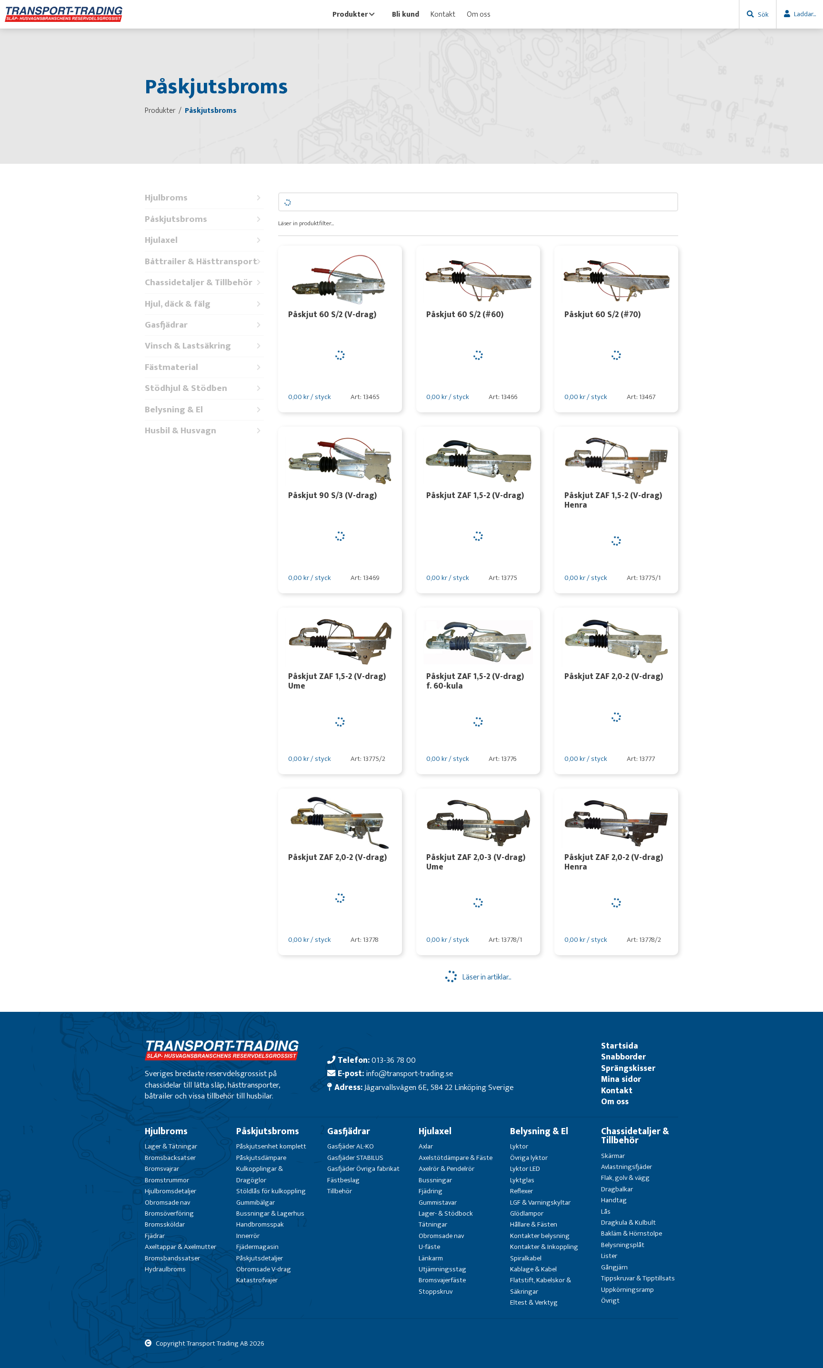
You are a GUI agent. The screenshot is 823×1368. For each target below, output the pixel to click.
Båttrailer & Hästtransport (201, 261)
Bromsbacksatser (170, 1158)
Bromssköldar (165, 1224)
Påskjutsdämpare (261, 1158)
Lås (606, 1212)
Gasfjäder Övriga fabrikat (363, 1169)
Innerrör (248, 1236)
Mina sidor (621, 1079)
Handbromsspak (260, 1224)
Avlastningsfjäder (626, 1167)
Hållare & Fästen (533, 1224)
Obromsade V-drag (263, 1269)
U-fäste (429, 1247)
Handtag (614, 1200)
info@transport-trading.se (409, 1073)
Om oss (479, 14)
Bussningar (435, 1180)
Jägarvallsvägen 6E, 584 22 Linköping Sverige (438, 1087)
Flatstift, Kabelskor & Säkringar (540, 1285)
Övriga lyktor (529, 1158)
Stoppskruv (435, 1292)
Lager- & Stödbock (446, 1213)
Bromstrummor (167, 1180)
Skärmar (613, 1156)
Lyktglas (522, 1180)
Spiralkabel (526, 1258)
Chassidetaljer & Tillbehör (198, 282)
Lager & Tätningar (171, 1146)
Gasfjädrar (166, 325)
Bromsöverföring (169, 1213)
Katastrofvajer (257, 1280)
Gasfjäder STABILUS (355, 1158)
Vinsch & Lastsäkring (188, 345)
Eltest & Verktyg (534, 1302)
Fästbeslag (343, 1180)
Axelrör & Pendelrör (446, 1169)
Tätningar (433, 1224)
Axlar (426, 1146)
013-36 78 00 (393, 1060)
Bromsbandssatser (172, 1258)
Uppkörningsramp (627, 1290)
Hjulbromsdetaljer (170, 1191)
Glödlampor (526, 1213)
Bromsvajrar (162, 1169)
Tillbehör (339, 1191)
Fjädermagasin (257, 1247)
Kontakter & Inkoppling (544, 1247)
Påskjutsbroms (176, 219)
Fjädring (430, 1191)
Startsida (619, 1046)
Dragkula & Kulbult (628, 1222)
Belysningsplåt (622, 1245)
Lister (609, 1256)
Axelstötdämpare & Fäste (455, 1158)
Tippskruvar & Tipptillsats (638, 1278)
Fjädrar (155, 1236)
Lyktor (519, 1146)
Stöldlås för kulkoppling (271, 1191)
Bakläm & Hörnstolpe (631, 1233)
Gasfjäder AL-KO (350, 1146)
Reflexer (521, 1191)
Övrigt (610, 1301)
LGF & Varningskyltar (540, 1202)
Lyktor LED (525, 1169)
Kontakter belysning (540, 1236)
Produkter (350, 14)
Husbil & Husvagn (180, 430)
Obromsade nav (167, 1202)
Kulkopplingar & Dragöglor (259, 1174)
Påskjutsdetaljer (259, 1258)
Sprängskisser (628, 1068)
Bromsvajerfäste (442, 1280)
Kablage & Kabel (533, 1269)
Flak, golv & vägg (625, 1178)
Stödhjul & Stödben (186, 388)
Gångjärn (614, 1267)
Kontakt (443, 14)
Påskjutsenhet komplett (271, 1146)
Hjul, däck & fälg (178, 304)
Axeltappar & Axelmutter (180, 1247)
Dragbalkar (617, 1189)
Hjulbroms (166, 197)
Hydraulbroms (165, 1269)
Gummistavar (438, 1202)
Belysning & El (174, 409)
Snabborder (623, 1057)
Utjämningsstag (442, 1269)
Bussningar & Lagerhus (270, 1213)
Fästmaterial (171, 367)
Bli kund (405, 14)
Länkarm (431, 1258)
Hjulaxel (161, 240)
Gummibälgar (255, 1202)
